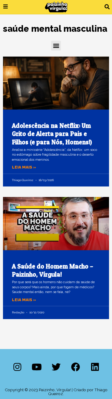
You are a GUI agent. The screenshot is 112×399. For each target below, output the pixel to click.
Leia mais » (24, 167)
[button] (107, 7)
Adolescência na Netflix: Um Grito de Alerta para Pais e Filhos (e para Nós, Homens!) (52, 134)
